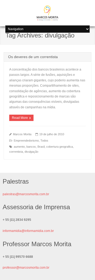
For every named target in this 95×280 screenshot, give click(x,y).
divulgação (31, 151)
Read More (20, 118)
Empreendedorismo (26, 140)
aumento (19, 146)
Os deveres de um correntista (33, 57)
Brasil (41, 146)
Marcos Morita (22, 134)
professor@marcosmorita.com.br (26, 267)
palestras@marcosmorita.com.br (26, 194)
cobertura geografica (59, 146)
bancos (31, 146)
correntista (16, 151)
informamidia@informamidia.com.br (28, 231)
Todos (44, 140)
